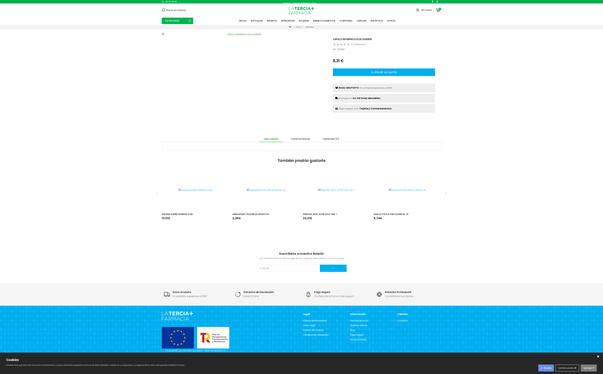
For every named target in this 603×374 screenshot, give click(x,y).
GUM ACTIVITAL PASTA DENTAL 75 (391, 214)
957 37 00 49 (171, 1)
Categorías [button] (172, 20)
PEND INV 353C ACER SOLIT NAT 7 (320, 214)
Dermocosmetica (324, 20)
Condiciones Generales (316, 334)
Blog (352, 330)
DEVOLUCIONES (358, 339)
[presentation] (157, 193)
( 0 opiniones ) (358, 44)
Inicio (243, 20)
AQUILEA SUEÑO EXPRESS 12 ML (177, 214)
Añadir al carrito (385, 72)
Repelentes (288, 20)
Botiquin (257, 20)
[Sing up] (333, 268)
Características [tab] (300, 139)
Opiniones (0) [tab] (331, 139)
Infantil (272, 20)
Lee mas (587, 368)
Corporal (346, 20)
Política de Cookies (313, 330)
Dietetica (377, 20)
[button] (438, 10)
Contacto (402, 320)
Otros (391, 20)
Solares (304, 20)
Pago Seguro (357, 334)
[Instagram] (437, 1)
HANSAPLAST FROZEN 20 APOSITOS (250, 214)
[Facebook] (432, 1)
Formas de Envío (359, 320)
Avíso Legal (309, 325)
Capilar (362, 20)
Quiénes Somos (358, 325)
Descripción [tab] (271, 139)
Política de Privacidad (314, 320)
